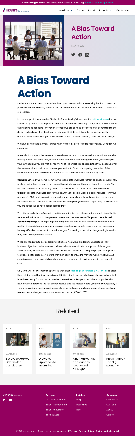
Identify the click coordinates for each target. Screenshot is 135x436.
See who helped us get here (99, 2)
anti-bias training (100, 119)
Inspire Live (81, 404)
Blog (78, 399)
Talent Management (56, 404)
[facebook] (80, 55)
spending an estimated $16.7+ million (89, 270)
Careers (110, 414)
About (109, 409)
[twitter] (73, 55)
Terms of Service (77, 431)
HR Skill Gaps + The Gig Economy (116, 362)
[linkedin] (87, 55)
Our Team (111, 404)
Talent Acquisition (55, 409)
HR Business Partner (56, 399)
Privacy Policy (95, 431)
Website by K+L (111, 431)
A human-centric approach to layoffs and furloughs (84, 364)
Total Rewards (53, 414)
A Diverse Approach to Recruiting (47, 362)
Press (78, 409)
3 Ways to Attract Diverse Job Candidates (17, 362)
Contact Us (112, 399)
